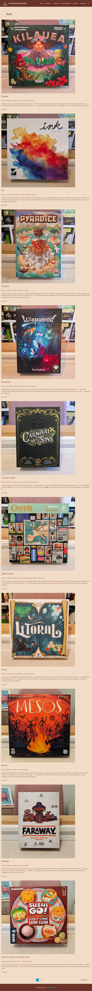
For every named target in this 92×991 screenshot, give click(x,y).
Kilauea (4, 96)
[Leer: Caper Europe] (38, 533)
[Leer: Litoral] (38, 629)
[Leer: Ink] (38, 150)
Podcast (56, 3)
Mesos (4, 765)
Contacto (82, 3)
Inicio (41, 3)
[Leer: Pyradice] (38, 246)
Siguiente (84, 980)
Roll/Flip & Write (17, 674)
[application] (51, 3)
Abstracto (16, 100)
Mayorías (28, 578)
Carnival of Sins (8, 478)
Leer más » (4, 109)
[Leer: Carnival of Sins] (38, 438)
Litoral (4, 669)
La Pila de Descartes (17, 3)
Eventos (75, 3)
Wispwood (6, 382)
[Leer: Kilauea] (38, 56)
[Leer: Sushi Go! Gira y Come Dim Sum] (38, 917)
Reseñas (48, 3)
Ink (2, 190)
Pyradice (5, 286)
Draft (20, 100)
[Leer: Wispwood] (38, 342)
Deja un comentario (6, 100)
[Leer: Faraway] (38, 821)
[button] (88, 3)
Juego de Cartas (21, 482)
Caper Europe (7, 573)
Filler (18, 961)
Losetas (21, 194)
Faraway (5, 861)
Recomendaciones (66, 3)
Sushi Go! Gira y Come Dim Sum (15, 957)
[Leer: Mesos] (38, 725)
